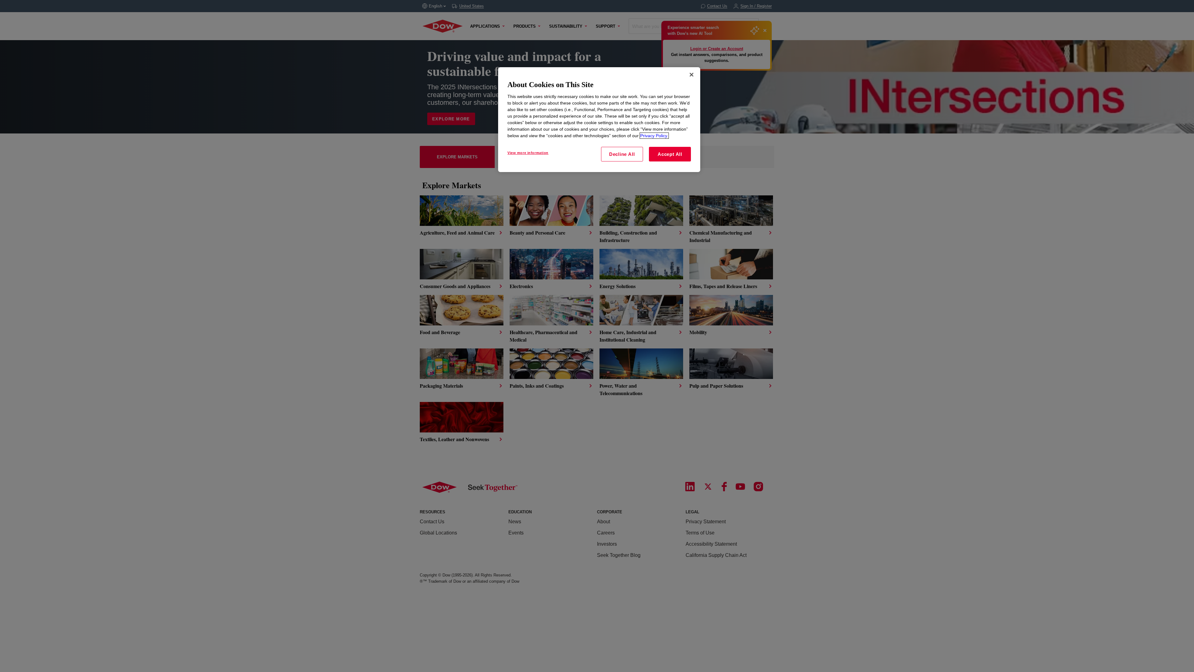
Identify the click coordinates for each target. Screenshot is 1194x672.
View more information (527, 153)
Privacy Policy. (654, 135)
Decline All (622, 154)
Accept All (670, 154)
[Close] (691, 75)
